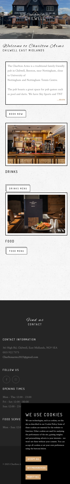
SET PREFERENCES (36, 468)
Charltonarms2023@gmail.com (20, 357)
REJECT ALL (33, 477)
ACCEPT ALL (33, 459)
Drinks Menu (18, 188)
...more (61, 99)
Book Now (16, 114)
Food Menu (16, 251)
